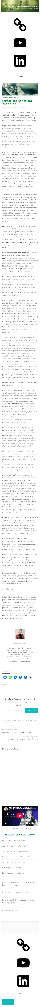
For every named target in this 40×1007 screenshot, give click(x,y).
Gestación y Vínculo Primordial (12, 868)
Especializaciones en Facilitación (13, 873)
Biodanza (13, 720)
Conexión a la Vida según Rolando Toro (16, 731)
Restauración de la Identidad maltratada (15, 857)
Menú (21, 77)
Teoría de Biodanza (10, 97)
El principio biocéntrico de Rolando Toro (23, 738)
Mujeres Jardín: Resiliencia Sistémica (14, 841)
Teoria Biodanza (11, 723)
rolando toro (21, 720)
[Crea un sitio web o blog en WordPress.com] (20, 994)
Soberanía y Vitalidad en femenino (13, 862)
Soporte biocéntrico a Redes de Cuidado (16, 851)
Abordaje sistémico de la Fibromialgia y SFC (16, 846)
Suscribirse (31, 710)
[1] (15, 171)
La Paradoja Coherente (10, 910)
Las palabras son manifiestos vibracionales (16, 892)
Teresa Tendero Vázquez (18, 107)
